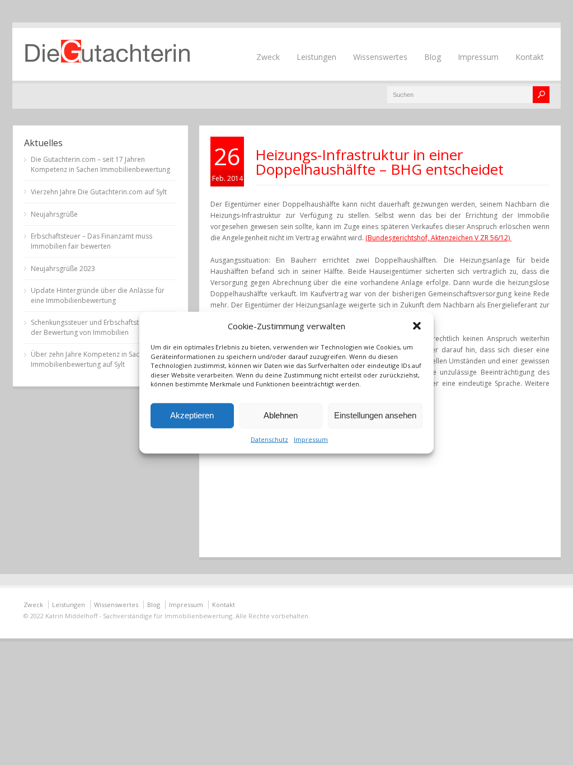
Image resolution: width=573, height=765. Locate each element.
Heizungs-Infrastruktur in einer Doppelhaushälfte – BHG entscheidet (379, 161)
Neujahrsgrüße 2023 (63, 268)
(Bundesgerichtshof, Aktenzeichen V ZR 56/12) (438, 237)
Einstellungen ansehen (375, 415)
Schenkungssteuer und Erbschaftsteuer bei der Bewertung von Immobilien (98, 327)
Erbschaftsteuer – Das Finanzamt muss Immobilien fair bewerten (91, 241)
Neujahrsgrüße (54, 214)
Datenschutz (269, 439)
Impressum (311, 439)
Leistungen (316, 57)
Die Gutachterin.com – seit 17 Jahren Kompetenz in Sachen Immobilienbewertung (100, 164)
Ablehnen (281, 415)
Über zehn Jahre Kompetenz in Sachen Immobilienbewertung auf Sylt (91, 359)
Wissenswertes (380, 57)
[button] (416, 326)
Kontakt (529, 57)
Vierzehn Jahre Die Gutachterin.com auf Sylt (99, 192)
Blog (432, 57)
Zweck (268, 57)
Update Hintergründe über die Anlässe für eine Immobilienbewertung (98, 295)
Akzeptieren (192, 415)
